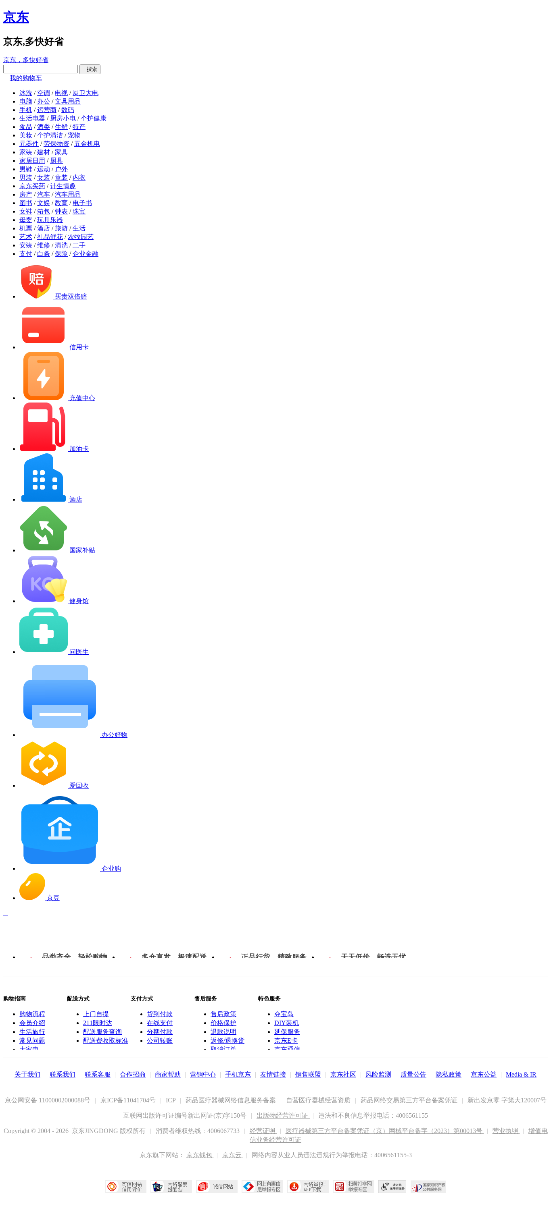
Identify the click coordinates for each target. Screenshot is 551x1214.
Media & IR (521, 1074)
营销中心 (203, 1074)
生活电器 (32, 118)
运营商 (46, 109)
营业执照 (506, 1130)
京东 (16, 17)
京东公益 (484, 1074)
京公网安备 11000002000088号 (48, 1100)
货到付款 (160, 1014)
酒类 (43, 126)
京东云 (232, 1155)
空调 (43, 92)
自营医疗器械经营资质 (319, 1100)
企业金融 (85, 253)
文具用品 (68, 101)
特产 (79, 126)
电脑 (25, 101)
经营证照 (263, 1130)
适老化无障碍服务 (392, 1186)
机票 (25, 228)
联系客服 (98, 1074)
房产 (25, 194)
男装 (25, 177)
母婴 (25, 219)
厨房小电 (63, 118)
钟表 (61, 211)
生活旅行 (32, 1031)
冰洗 (25, 92)
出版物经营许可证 (283, 1115)
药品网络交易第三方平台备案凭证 (410, 1100)
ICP (171, 1100)
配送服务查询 (102, 1031)
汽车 (43, 194)
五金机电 (87, 143)
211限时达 (97, 1022)
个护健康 (93, 118)
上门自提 (96, 1014)
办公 (43, 101)
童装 (61, 177)
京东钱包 (200, 1155)
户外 (61, 169)
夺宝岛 (284, 1014)
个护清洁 (50, 135)
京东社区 (343, 1074)
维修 (43, 245)
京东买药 (32, 186)
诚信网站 (217, 1186)
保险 (61, 253)
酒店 (43, 228)
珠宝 (79, 211)
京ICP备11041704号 (128, 1100)
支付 (25, 253)
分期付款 (160, 1031)
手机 (25, 109)
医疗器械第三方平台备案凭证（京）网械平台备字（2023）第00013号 (385, 1130)
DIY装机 (286, 1022)
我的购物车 (26, 78)
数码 (67, 109)
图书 (25, 202)
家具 (61, 152)
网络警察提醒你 (171, 1186)
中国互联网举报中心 (262, 1186)
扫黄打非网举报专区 (353, 1186)
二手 (79, 245)
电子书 (82, 202)
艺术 (25, 236)
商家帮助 (168, 1074)
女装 (43, 177)
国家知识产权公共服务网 (428, 1186)
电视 (61, 92)
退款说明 (223, 1031)
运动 (43, 169)
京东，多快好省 (25, 59)
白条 (43, 253)
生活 (79, 228)
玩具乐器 (50, 219)
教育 (61, 202)
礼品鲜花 (50, 236)
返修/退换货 (227, 1040)
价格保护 (223, 1022)
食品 (25, 126)
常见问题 (32, 1040)
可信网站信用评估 (125, 1186)
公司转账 (160, 1040)
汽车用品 (68, 194)
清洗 (61, 245)
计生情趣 (63, 186)
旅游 (61, 228)
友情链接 (273, 1074)
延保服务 (287, 1031)
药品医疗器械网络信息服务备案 (232, 1100)
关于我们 (27, 1074)
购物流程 (32, 1014)
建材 (43, 152)
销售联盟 (308, 1074)
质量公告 (413, 1074)
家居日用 (32, 160)
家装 (25, 152)
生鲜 (61, 126)
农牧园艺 (81, 236)
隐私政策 (448, 1074)
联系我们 (62, 1074)
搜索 (90, 69)
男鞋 (25, 169)
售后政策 (223, 1014)
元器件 (29, 143)
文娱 (43, 202)
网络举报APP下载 (308, 1186)
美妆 (25, 135)
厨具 (56, 160)
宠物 (74, 135)
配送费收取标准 (105, 1040)
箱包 (43, 211)
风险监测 (378, 1074)
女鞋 (25, 211)
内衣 (79, 177)
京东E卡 (286, 1040)
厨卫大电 (85, 92)
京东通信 (287, 1049)
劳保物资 (56, 143)
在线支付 (160, 1022)
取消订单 (223, 1049)
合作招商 (133, 1074)
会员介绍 (32, 1022)
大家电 (29, 1049)
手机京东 (238, 1074)
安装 (25, 245)
